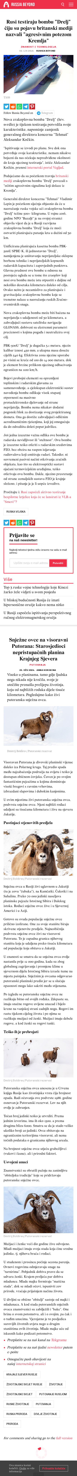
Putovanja (38, 664)
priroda (12, 1424)
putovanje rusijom (53, 1394)
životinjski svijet (19, 1394)
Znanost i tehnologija (38, 46)
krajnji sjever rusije (21, 1374)
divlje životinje (45, 1414)
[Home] (6, 4)
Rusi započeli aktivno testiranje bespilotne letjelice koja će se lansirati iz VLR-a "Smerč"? (37, 497)
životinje (56, 1384)
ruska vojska (15, 511)
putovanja (43, 1404)
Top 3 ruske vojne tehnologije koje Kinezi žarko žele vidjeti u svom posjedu (36, 590)
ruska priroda (16, 1414)
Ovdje (22, 1468)
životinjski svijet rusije (24, 1384)
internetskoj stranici (31, 1364)
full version (64, 1438)
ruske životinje (17, 1404)
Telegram (47, 113)
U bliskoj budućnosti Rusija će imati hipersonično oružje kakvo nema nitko (34, 602)
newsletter (54, 1347)
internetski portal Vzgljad (45, 168)
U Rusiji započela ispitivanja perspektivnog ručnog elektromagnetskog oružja (37, 615)
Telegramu (58, 1340)
